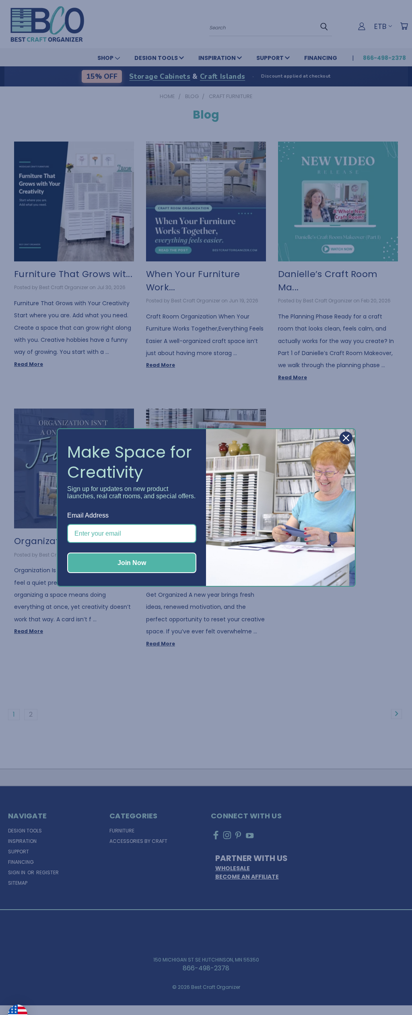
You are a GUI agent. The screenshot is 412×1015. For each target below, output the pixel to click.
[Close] (346, 438)
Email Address (88, 515)
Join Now (131, 562)
